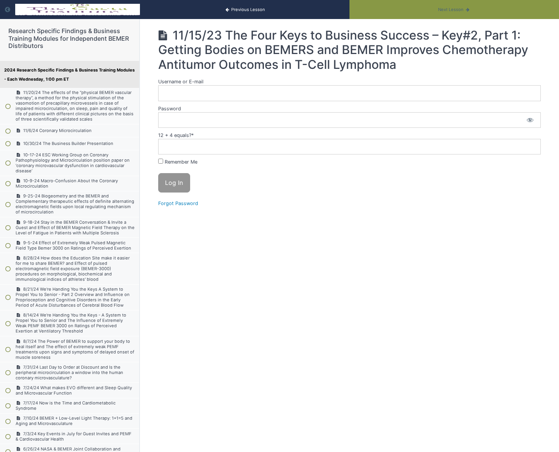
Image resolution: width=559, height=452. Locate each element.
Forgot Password (178, 203)
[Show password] (530, 120)
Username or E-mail (180, 81)
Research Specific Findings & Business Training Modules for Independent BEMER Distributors (68, 38)
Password (169, 108)
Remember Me (180, 162)
